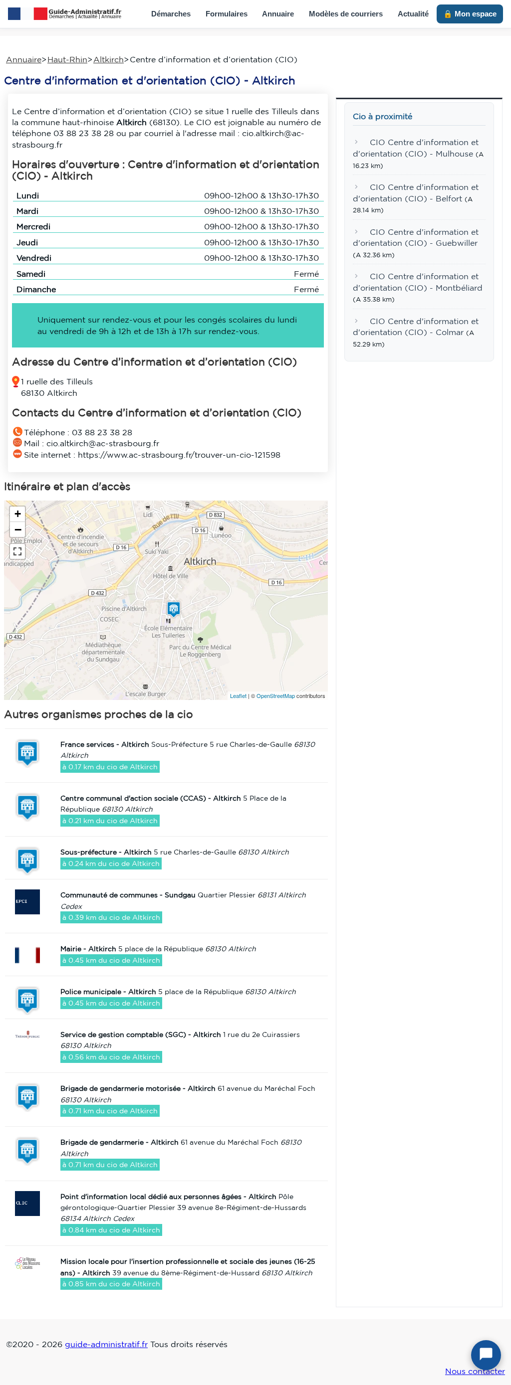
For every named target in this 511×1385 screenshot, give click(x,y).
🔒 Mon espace (470, 13)
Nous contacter (475, 1371)
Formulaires (227, 13)
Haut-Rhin (67, 59)
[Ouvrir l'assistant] (486, 1355)
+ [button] (17, 514)
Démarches (171, 13)
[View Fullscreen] (17, 551)
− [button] (17, 529)
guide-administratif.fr (106, 1344)
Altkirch (108, 59)
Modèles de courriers (346, 13)
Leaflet (238, 695)
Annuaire (278, 13)
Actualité (413, 13)
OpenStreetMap (275, 695)
